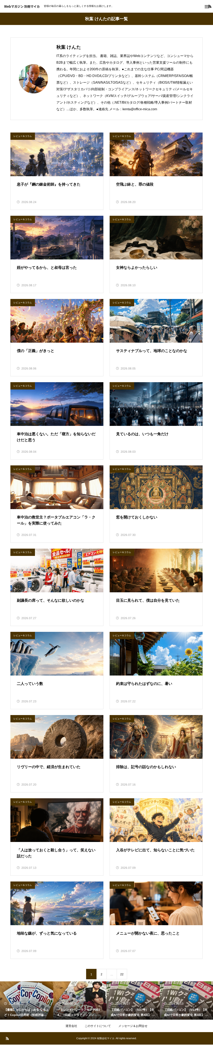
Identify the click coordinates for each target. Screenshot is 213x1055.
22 (122, 974)
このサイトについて (98, 1026)
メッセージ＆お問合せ (132, 1026)
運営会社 (71, 1026)
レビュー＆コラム (23, 136)
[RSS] (7, 1038)
